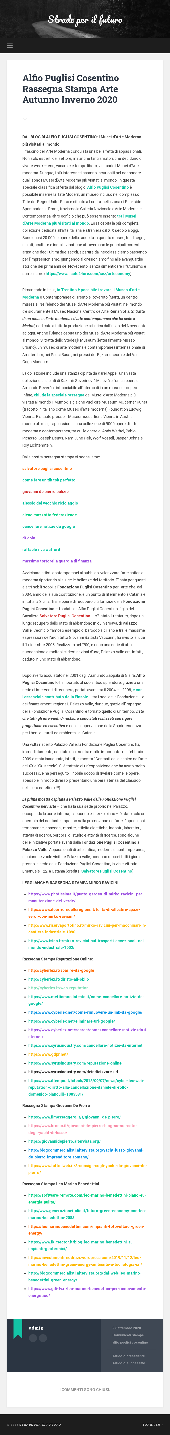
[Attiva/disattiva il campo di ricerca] (160, 45)
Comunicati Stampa (128, 1335)
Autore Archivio (33, 1338)
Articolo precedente (128, 1356)
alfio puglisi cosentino (130, 1342)
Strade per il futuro (85, 19)
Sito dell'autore (43, 1338)
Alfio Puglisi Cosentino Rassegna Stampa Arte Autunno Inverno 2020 (70, 88)
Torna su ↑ (152, 1424)
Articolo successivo (128, 1363)
